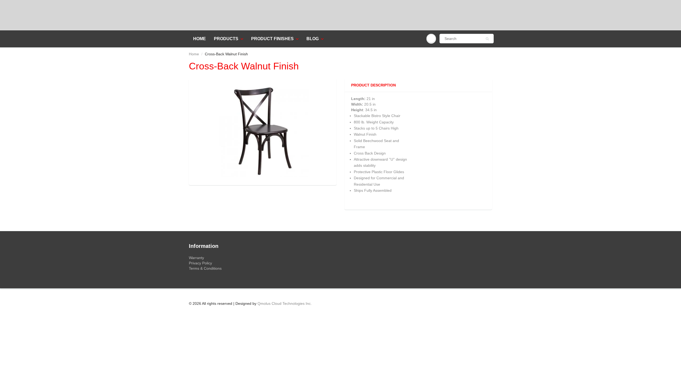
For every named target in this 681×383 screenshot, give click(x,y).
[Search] (487, 39)
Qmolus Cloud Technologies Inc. (285, 303)
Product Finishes (272, 38)
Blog (312, 38)
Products (226, 38)
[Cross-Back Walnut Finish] (262, 131)
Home (199, 38)
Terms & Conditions (205, 268)
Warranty (196, 258)
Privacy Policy (200, 263)
